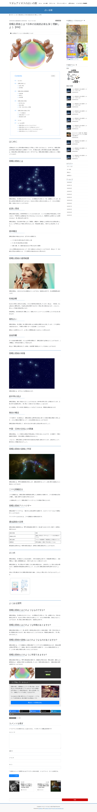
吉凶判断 (21, 97)
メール (11, 757)
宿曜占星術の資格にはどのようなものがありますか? (30, 129)
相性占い (21, 95)
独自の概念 (21, 105)
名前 (11, 751)
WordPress (40, 808)
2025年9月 (69, 203)
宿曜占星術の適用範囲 (23, 91)
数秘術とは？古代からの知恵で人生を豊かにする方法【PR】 (26, 786)
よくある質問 (21, 123)
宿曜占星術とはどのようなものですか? (27, 125)
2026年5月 (69, 191)
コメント (12, 732)
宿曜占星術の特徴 (22, 101)
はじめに (20, 80)
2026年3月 (69, 197)
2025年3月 (69, 212)
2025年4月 (69, 209)
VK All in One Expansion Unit (57, 808)
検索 (75, 799)
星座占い (69, 172)
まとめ (19, 120)
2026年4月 (69, 194)
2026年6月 (69, 188)
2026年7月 (69, 185)
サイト (10, 764)
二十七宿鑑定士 (22, 112)
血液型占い (69, 175)
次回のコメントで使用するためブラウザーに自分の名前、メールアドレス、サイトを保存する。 (34, 771)
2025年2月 (69, 215)
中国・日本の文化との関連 (25, 107)
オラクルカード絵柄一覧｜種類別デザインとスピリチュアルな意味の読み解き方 (79, 134)
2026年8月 (69, 182)
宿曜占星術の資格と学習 (24, 110)
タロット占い (70, 166)
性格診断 (21, 93)
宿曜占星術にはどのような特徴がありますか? (29, 127)
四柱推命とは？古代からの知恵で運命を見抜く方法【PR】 (43, 786)
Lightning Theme (48, 808)
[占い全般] (14, 783)
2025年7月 (69, 206)
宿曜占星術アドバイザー (24, 114)
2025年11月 (69, 200)
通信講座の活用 (22, 116)
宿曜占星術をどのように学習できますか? (28, 131)
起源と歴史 (21, 85)
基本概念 (21, 87)
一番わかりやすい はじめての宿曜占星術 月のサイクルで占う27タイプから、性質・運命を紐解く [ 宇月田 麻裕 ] (24, 584)
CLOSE (53, 75)
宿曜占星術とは (21, 83)
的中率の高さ (22, 103)
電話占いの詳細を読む (35, 702)
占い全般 (58, 20)
